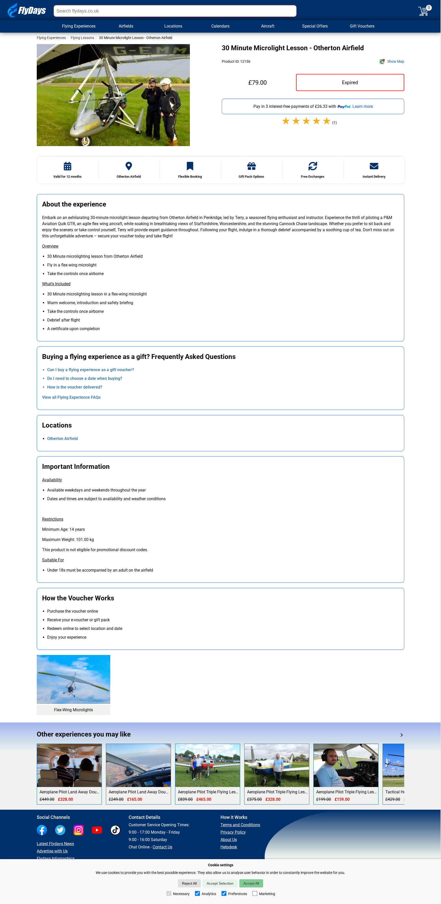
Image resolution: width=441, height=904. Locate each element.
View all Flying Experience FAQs (71, 397)
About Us (228, 839)
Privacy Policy (233, 832)
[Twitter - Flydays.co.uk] (61, 830)
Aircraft (267, 26)
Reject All (189, 883)
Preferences (237, 894)
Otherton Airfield (62, 438)
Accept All (251, 883)
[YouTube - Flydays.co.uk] (98, 830)
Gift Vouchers (362, 26)
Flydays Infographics (56, 858)
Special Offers (315, 26)
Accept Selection (220, 883)
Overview (50, 246)
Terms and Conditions (240, 824)
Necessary (181, 894)
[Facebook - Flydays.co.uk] (43, 830)
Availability (52, 479)
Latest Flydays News (55, 843)
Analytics (209, 894)
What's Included (56, 283)
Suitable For (53, 560)
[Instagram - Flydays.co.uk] (80, 830)
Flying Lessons (82, 38)
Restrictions (52, 519)
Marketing (267, 894)
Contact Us (162, 847)
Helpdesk (228, 847)
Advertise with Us (52, 851)
